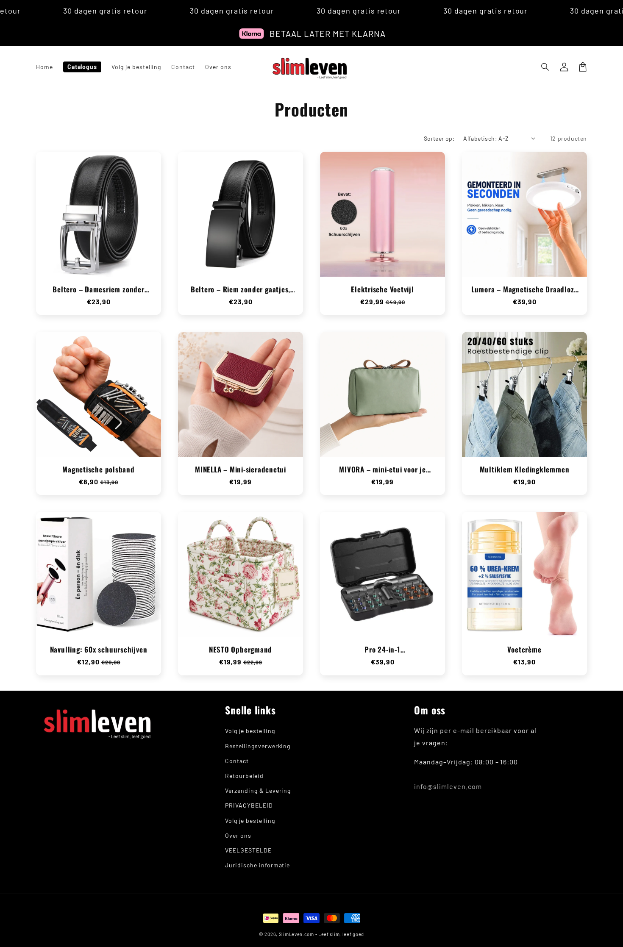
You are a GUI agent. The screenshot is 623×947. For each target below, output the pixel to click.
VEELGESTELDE (248, 850)
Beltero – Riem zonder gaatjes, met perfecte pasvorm (240, 289)
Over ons (238, 835)
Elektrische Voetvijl (382, 289)
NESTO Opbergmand (240, 649)
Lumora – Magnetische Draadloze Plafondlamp (524, 289)
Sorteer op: (439, 138)
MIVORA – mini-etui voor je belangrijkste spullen (382, 469)
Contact (237, 760)
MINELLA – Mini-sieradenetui (240, 469)
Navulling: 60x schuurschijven (98, 649)
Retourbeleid (244, 775)
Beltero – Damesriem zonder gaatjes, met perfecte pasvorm (99, 289)
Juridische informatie (257, 865)
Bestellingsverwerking (257, 746)
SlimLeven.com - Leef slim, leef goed (321, 934)
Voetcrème (524, 649)
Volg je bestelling (250, 730)
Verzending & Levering (258, 790)
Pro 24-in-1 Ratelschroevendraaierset (382, 649)
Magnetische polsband (98, 469)
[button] (545, 67)
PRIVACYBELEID (249, 805)
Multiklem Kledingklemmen (525, 469)
